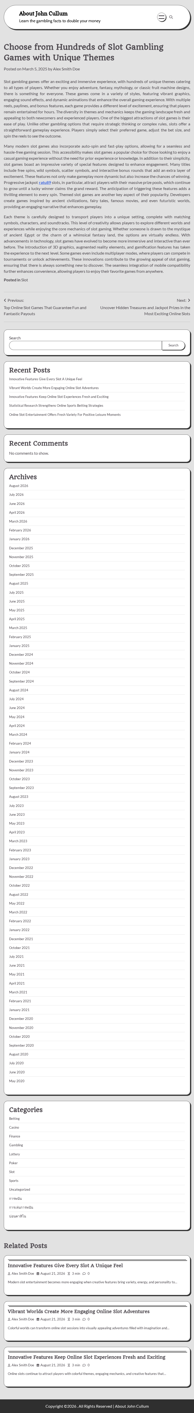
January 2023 (19, 859)
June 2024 (17, 708)
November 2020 (21, 1028)
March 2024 (18, 734)
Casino (14, 1127)
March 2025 (18, 628)
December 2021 (21, 939)
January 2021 (19, 1010)
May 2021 (17, 974)
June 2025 (17, 601)
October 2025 (19, 566)
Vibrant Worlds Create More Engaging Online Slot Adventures (54, 388)
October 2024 (19, 672)
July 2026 (16, 495)
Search (15, 337)
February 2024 (20, 743)
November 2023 (21, 770)
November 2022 (21, 877)
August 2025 (18, 583)
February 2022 (20, 921)
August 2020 (18, 1054)
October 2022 (19, 885)
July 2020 (16, 1063)
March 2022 (18, 912)
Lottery (14, 1154)
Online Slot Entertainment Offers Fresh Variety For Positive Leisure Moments (65, 415)
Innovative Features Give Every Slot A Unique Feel (45, 379)
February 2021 (20, 1001)
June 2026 (17, 504)
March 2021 (18, 992)
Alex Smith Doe (66, 68)
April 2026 (17, 512)
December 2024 (21, 655)
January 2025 (19, 646)
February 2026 (20, 530)
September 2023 (21, 788)
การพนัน (15, 1199)
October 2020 (19, 1037)
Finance (14, 1136)
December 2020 (21, 1019)
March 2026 (18, 521)
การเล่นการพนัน (21, 1207)
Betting (14, 1119)
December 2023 (21, 761)
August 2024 (18, 690)
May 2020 (17, 1081)
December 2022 (21, 868)
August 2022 (18, 894)
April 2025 (17, 619)
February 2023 (20, 850)
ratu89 (45, 182)
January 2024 (19, 752)
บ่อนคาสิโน (17, 1216)
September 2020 (21, 1045)
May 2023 (17, 823)
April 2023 (17, 832)
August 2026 (18, 486)
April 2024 (17, 726)
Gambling (16, 1145)
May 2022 (17, 903)
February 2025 (20, 637)
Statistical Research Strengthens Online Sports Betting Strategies (56, 405)
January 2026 (19, 539)
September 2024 (21, 681)
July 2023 (16, 806)
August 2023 (18, 797)
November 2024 (21, 663)
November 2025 (21, 557)
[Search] (171, 17)
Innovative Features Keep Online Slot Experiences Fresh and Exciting (59, 397)
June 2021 (17, 965)
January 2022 (19, 930)
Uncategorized (19, 1189)
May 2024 (17, 717)
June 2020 (17, 1072)
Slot (24, 279)
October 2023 (19, 779)
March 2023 (18, 841)
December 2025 (21, 548)
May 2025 (17, 610)
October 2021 (19, 948)
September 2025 (21, 575)
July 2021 (16, 957)
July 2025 (16, 592)
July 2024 (16, 699)
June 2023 (17, 814)
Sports (13, 1181)
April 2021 (17, 983)
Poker (13, 1163)
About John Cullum (43, 13)
